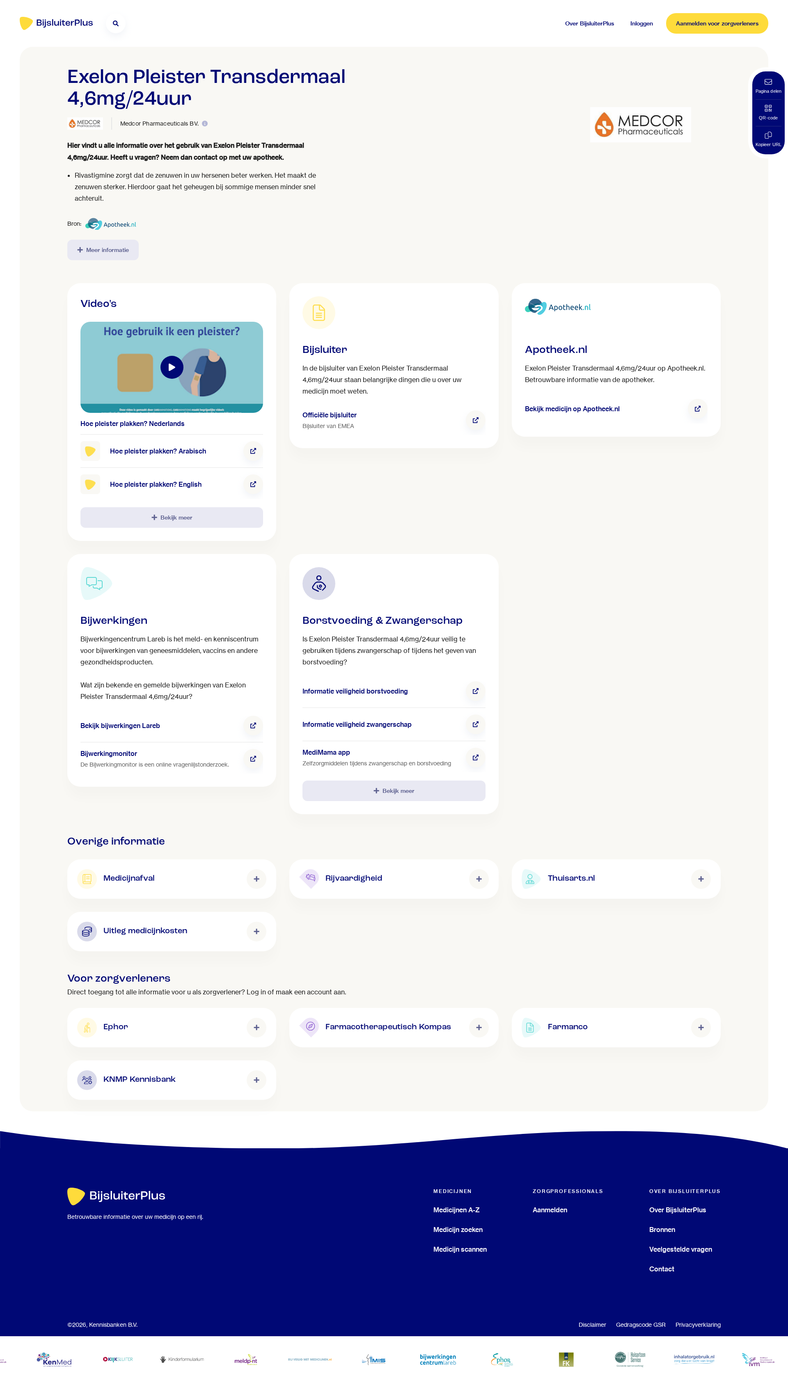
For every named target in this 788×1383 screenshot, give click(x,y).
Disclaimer (592, 1324)
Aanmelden (550, 1210)
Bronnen (662, 1229)
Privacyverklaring (698, 1324)
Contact (661, 1269)
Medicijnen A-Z (456, 1210)
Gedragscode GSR (641, 1324)
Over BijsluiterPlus (677, 1210)
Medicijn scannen (460, 1249)
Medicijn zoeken (458, 1229)
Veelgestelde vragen (680, 1249)
